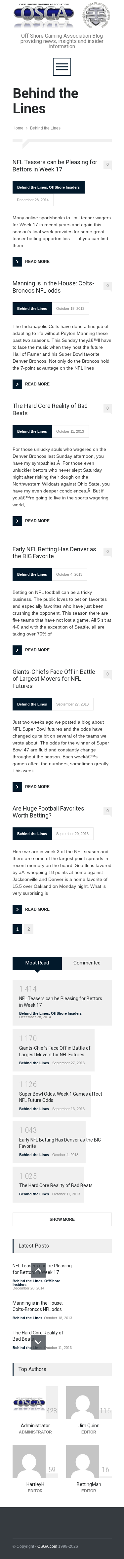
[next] (38, 1342)
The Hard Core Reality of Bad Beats (50, 409)
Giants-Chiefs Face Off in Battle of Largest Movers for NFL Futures (54, 678)
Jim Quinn (89, 1425)
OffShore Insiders (64, 187)
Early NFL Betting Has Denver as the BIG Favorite (54, 553)
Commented (87, 963)
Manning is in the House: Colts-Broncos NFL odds (53, 287)
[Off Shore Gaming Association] (62, 20)
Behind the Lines (32, 187)
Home (18, 128)
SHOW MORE (62, 1219)
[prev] (38, 1270)
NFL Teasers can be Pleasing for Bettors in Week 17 (55, 166)
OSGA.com (47, 1546)
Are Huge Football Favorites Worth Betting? (48, 812)
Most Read (37, 963)
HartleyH (35, 1484)
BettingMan (89, 1484)
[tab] (37, 966)
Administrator (35, 1425)
